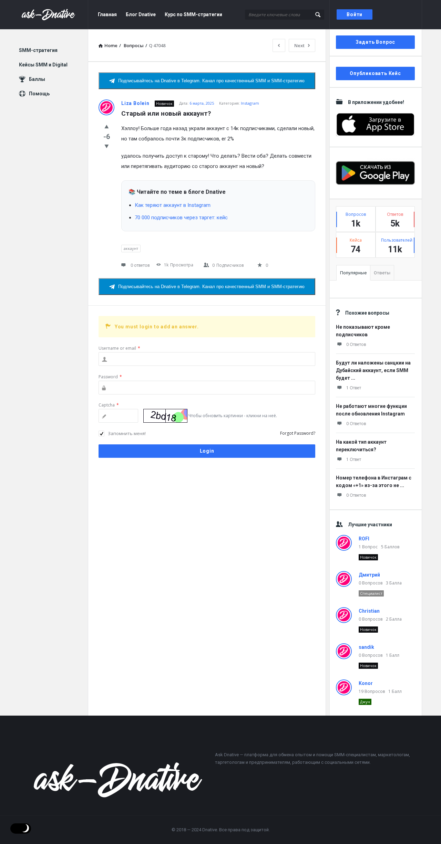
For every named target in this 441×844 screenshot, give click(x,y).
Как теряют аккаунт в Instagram (173, 205)
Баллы (37, 79)
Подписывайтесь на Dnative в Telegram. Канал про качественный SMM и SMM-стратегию (211, 80)
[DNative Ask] (53, 14)
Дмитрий (369, 575)
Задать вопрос (375, 42)
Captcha (109, 405)
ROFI (364, 538)
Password (110, 377)
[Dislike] (106, 146)
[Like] (106, 126)
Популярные (353, 272)
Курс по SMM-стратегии (193, 14)
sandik (366, 647)
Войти (354, 14)
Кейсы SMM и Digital (43, 64)
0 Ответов (356, 344)
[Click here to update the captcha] (165, 416)
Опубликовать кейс (375, 73)
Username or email (119, 348)
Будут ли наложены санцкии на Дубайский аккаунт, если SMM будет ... (373, 370)
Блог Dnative (141, 14)
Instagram (250, 103)
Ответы (382, 272)
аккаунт (131, 248)
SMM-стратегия (38, 50)
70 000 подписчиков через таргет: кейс (181, 217)
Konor (366, 683)
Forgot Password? (297, 433)
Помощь (39, 93)
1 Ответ (353, 388)
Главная (107, 14)
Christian (369, 611)
